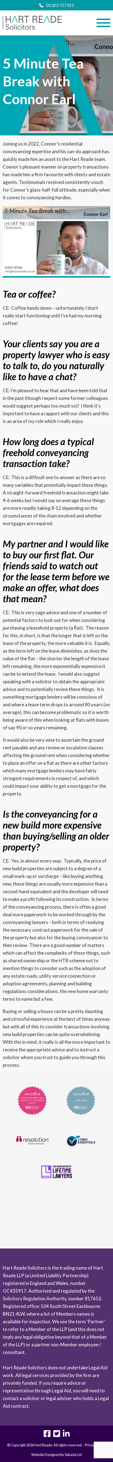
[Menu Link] (103, 22)
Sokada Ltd (73, 1454)
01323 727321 (60, 5)
